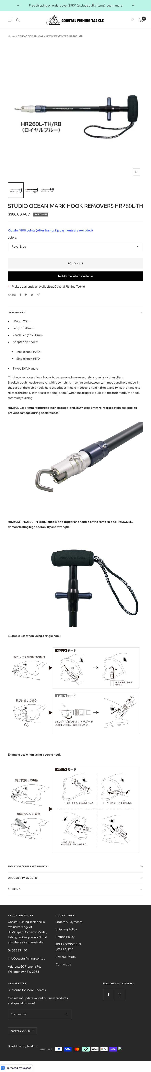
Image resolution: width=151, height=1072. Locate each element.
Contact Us (63, 964)
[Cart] (141, 20)
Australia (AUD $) (20, 1030)
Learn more (114, 5)
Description (17, 312)
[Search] (18, 20)
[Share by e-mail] (38, 295)
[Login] (132, 20)
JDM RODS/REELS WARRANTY (68, 946)
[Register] (66, 1014)
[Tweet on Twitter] (32, 295)
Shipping (14, 889)
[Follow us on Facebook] (108, 994)
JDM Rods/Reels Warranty (28, 866)
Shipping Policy (66, 929)
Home (11, 36)
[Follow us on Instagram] (119, 994)
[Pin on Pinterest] (26, 295)
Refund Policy (65, 937)
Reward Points (66, 957)
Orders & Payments (22, 877)
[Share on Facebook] (20, 295)
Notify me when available (75, 276)
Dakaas (26, 1067)
